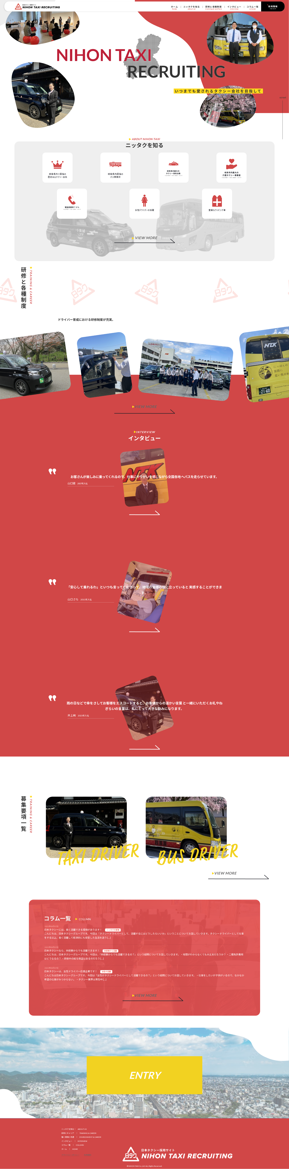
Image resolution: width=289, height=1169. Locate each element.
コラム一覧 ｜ (72, 1145)
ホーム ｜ (69, 1149)
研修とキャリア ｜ (78, 1133)
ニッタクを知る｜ (74, 1129)
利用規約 (87, 1155)
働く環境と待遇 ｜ (81, 1137)
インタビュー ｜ (74, 1141)
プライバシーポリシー (70, 1155)
